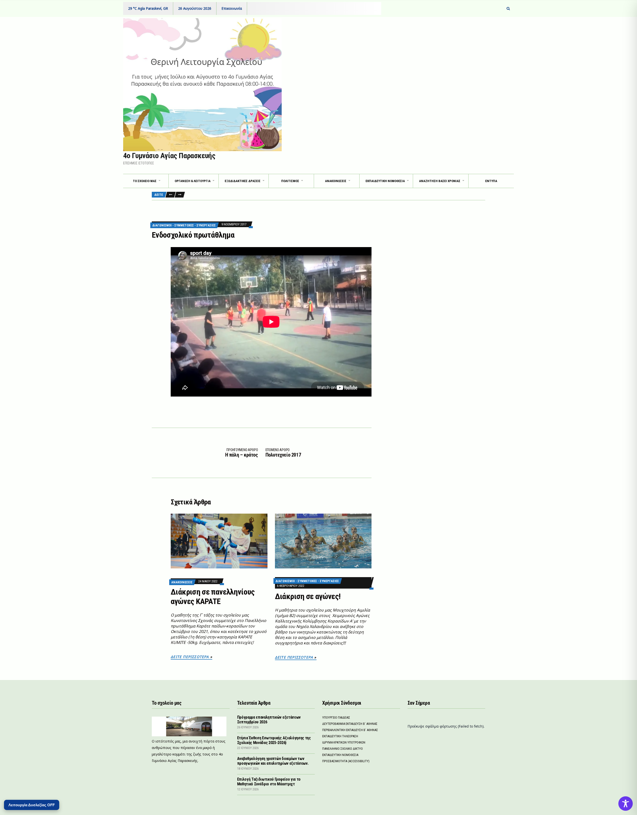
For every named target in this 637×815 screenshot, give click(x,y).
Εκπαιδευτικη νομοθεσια (385, 181)
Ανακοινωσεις (182, 582)
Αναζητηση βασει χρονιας (439, 181)
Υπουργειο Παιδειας (336, 717)
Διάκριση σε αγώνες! (308, 596)
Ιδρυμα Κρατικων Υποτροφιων (343, 742)
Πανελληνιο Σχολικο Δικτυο (342, 748)
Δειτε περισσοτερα (190, 656)
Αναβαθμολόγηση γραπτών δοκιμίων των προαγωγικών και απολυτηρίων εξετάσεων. (273, 761)
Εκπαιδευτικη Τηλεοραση (340, 736)
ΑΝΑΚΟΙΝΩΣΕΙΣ (335, 181)
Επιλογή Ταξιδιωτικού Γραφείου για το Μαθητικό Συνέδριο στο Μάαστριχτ (269, 781)
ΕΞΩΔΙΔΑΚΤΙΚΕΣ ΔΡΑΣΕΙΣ (243, 181)
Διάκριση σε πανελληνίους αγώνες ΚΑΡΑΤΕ (213, 596)
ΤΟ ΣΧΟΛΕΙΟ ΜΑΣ (145, 181)
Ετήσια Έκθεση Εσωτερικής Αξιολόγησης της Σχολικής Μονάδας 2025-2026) (274, 740)
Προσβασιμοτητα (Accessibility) (346, 761)
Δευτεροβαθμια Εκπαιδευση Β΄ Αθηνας (349, 724)
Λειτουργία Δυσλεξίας (31, 805)
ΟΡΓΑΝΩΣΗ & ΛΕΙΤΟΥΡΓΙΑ (193, 181)
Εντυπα (491, 181)
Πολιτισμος (290, 181)
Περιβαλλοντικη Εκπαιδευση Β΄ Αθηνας (350, 730)
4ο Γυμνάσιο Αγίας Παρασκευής (169, 155)
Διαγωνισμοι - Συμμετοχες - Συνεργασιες (184, 225)
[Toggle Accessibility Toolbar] (625, 803)
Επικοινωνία (231, 8)
